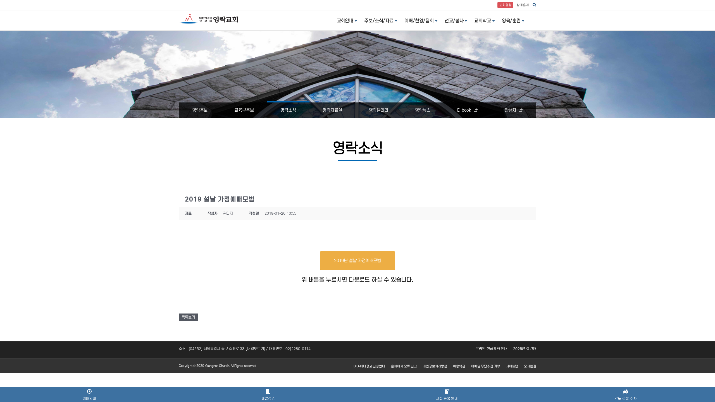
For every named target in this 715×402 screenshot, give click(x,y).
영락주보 (200, 110)
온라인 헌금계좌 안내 (491, 348)
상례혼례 (523, 5)
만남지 (511, 110)
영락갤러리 (379, 110)
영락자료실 (332, 110)
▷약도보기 (255, 348)
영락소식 (288, 110)
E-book (464, 110)
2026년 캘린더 (524, 348)
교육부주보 (244, 110)
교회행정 (505, 5)
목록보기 (188, 317)
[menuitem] (369, 366)
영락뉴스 (423, 110)
